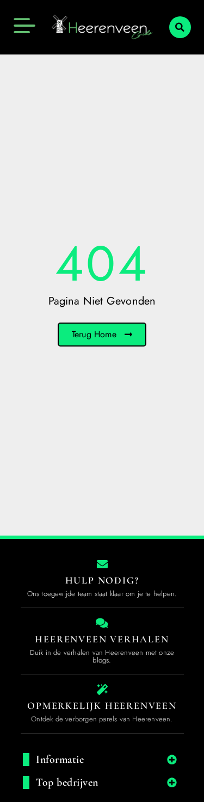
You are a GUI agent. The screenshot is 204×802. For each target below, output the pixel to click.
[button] (180, 27)
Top (28, 680)
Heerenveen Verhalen (102, 639)
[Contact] (102, 564)
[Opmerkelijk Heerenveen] (102, 689)
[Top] (28, 662)
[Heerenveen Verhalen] (102, 623)
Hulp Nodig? (102, 580)
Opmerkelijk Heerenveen (102, 706)
